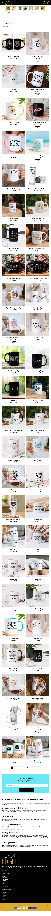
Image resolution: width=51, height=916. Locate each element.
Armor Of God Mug (13, 56)
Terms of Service (39, 905)
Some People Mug (13, 668)
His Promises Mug (37, 156)
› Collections (4, 895)
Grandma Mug (37, 519)
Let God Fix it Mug (13, 248)
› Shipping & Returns (6, 889)
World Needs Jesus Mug (13, 761)
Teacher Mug (37, 761)
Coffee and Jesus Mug (37, 89)
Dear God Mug (13, 218)
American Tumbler (37, 728)
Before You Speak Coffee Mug (13, 430)
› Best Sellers (5, 879)
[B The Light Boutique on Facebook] (4, 870)
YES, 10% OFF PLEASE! (26, 790)
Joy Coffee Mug (37, 308)
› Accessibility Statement (7, 898)
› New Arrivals (5, 877)
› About (3, 896)
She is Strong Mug (37, 371)
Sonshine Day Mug (13, 122)
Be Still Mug (37, 460)
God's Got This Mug (37, 400)
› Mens (3, 882)
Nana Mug (13, 549)
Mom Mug (13, 490)
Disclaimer (45, 905)
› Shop (3, 876)
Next (28, 767)
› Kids (3, 883)
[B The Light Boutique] (23, 2)
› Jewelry (4, 880)
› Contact (4, 890)
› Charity (4, 893)
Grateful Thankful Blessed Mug (37, 248)
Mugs (8, 18)
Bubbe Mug (13, 579)
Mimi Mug (38, 549)
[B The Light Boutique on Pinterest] (7, 870)
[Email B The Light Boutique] (2, 870)
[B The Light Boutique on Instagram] (5, 870)
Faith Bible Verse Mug (37, 430)
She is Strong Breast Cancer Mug (37, 122)
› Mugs (3, 885)
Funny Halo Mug (37, 638)
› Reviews (4, 892)
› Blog (3, 899)
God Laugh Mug (13, 638)
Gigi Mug (13, 89)
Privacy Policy (33, 905)
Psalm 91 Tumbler (37, 698)
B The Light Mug (13, 400)
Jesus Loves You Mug (37, 218)
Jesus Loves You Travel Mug (13, 519)
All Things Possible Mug (13, 698)
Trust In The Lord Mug (13, 189)
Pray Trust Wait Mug (38, 668)
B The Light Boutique (7, 905)
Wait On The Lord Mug (13, 460)
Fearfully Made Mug (37, 56)
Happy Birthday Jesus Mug (13, 308)
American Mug (13, 728)
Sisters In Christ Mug (13, 156)
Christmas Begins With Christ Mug (38, 278)
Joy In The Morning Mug (13, 337)
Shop (3, 18)
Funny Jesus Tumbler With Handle (37, 189)
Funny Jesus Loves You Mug (37, 490)
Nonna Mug (37, 579)
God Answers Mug (37, 609)
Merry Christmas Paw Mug (13, 278)
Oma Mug (13, 609)
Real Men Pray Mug (13, 371)
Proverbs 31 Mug (38, 337)
